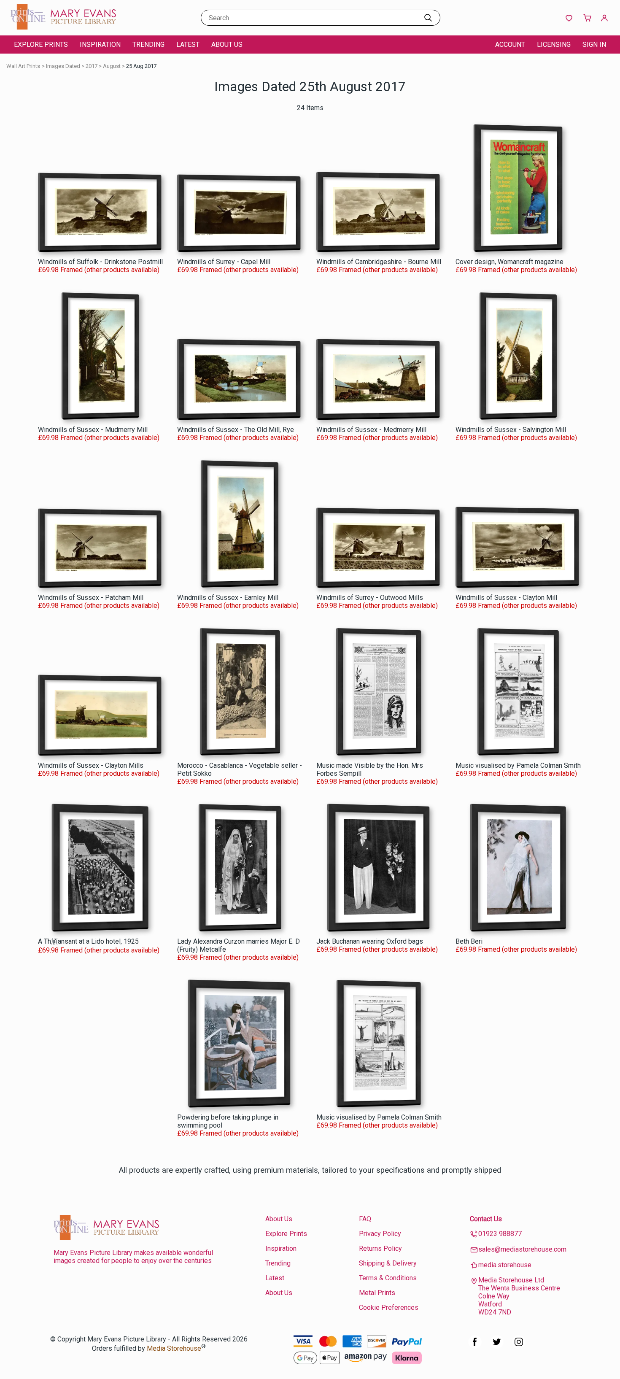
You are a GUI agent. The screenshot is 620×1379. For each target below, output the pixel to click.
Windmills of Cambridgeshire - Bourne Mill (378, 262)
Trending (148, 44)
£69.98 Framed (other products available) (98, 270)
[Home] (63, 27)
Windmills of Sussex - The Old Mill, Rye (235, 430)
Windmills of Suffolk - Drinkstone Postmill (100, 262)
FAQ (365, 1219)
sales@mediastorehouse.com (522, 1249)
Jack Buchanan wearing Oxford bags (369, 941)
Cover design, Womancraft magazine (509, 262)
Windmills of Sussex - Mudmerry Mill (93, 430)
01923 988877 (500, 1234)
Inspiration (100, 44)
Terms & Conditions (388, 1278)
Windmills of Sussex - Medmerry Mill (371, 430)
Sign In (594, 44)
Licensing (554, 44)
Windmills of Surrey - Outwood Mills (369, 598)
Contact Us (486, 1219)
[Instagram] (519, 1346)
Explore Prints (41, 44)
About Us (227, 44)
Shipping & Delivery (388, 1263)
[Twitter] (497, 1346)
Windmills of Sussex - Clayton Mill (506, 598)
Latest (187, 44)
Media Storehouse (174, 1349)
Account (510, 44)
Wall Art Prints (23, 66)
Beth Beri (469, 941)
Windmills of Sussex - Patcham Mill (90, 598)
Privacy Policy (380, 1234)
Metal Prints (377, 1293)
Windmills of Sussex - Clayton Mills (90, 765)
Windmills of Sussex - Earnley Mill (227, 598)
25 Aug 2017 (141, 66)
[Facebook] (475, 1346)
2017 (91, 66)
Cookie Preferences (388, 1307)
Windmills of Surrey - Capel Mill (223, 262)
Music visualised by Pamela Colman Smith (518, 765)
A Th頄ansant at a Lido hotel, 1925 (88, 941)
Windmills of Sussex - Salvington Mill (511, 430)
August (112, 66)
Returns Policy (380, 1248)
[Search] (428, 18)
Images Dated (63, 66)
